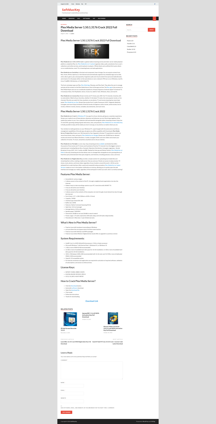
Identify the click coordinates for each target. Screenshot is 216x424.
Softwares (86, 18)
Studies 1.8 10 (131, 49)
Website (63, 398)
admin (72, 33)
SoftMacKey (71, 10)
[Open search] (154, 19)
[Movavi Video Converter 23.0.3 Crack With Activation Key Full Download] (113, 324)
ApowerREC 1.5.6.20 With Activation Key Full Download (90, 315)
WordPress (146, 421)
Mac (82, 4)
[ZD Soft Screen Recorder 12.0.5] (70, 326)
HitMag (153, 421)
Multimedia (101, 18)
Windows (78, 4)
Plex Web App (85, 85)
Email (63, 390)
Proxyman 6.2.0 (131, 52)
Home (72, 4)
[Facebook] (155, 4)
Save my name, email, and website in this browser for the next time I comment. (88, 408)
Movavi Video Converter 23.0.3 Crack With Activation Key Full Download (113, 328)
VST (86, 4)
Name (63, 382)
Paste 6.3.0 (130, 40)
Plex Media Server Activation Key (112, 122)
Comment (64, 360)
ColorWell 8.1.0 (131, 46)
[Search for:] (140, 30)
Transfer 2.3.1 (131, 43)
